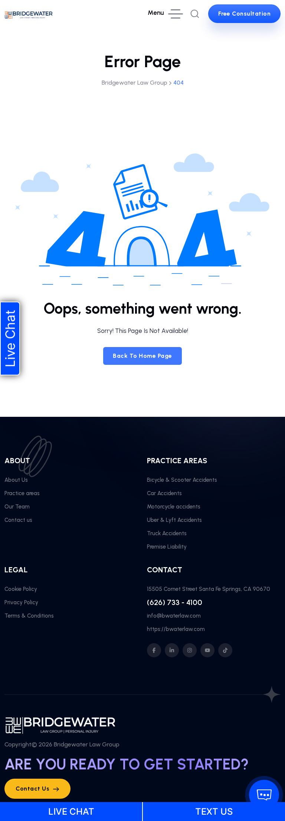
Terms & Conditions (29, 615)
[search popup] (194, 13)
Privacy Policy (21, 602)
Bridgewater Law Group (86, 744)
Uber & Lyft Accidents (174, 520)
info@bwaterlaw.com (174, 615)
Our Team (17, 506)
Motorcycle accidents (173, 506)
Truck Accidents (167, 533)
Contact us (18, 520)
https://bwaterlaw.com (176, 629)
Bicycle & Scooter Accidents (182, 480)
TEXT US (214, 811)
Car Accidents (164, 493)
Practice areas (22, 493)
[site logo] (28, 14)
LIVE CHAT (71, 811)
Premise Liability (167, 546)
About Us (16, 480)
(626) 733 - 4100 (174, 602)
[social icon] (154, 650)
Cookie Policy (20, 589)
